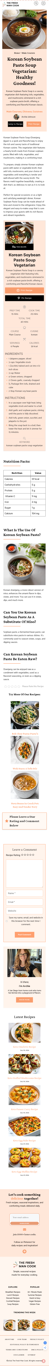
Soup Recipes (13, 1304)
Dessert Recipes (13, 1298)
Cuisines (38, 111)
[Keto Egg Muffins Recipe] (24, 1157)
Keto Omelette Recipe (24, 1046)
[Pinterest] (24, 1251)
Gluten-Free (35, 1304)
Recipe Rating (13, 855)
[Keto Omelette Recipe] (24, 1033)
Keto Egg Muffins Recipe (24, 1171)
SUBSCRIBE (24, 1223)
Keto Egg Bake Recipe (24, 1140)
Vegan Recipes (35, 1301)
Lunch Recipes (13, 1295)
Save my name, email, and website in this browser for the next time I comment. (26, 921)
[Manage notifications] (43, 1361)
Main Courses (28, 53)
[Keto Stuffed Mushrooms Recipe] (24, 1064)
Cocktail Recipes (13, 1301)
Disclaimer (19, 1355)
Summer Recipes (35, 1295)
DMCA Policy (37, 1350)
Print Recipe (33, 124)
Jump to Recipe (15, 124)
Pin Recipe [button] (26, 298)
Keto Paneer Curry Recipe (24, 1109)
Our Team (22, 1339)
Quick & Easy (34, 1298)
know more (24, 1000)
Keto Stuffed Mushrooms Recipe (24, 1078)
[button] (35, 3)
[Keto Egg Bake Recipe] (24, 1126)
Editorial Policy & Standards (24, 1344)
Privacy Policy (37, 1339)
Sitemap (31, 1355)
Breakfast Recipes (12, 1292)
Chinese (27, 111)
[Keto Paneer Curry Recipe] (24, 1095)
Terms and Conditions (17, 1350)
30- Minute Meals (35, 1292)
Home (17, 53)
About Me (9, 1339)
